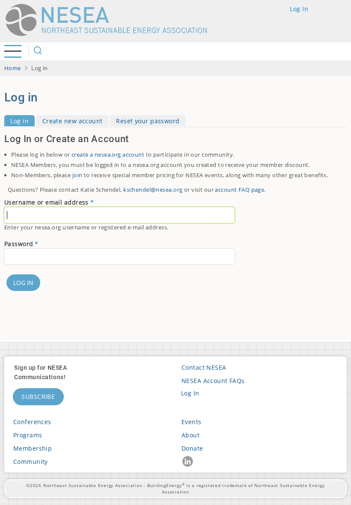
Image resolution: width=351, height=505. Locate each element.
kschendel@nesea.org (152, 189)
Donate (192, 448)
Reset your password (147, 121)
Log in (299, 9)
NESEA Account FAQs (213, 381)
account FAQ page (239, 189)
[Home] (110, 20)
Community (30, 461)
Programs (27, 435)
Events (191, 422)
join (77, 175)
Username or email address (46, 202)
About (190, 435)
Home (12, 68)
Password (18, 244)
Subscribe (38, 396)
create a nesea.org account (107, 154)
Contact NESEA (203, 367)
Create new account (72, 121)
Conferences (32, 422)
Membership (32, 448)
